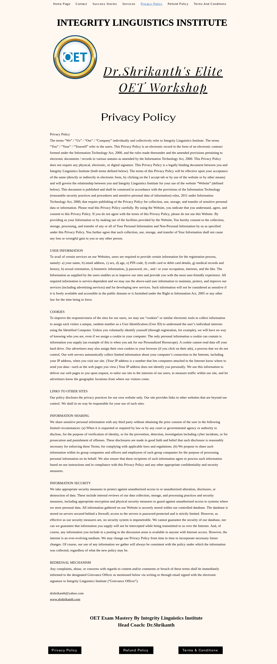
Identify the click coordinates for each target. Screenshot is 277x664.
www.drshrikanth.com (65, 599)
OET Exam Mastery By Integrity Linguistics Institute (146, 618)
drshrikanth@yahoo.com (67, 593)
